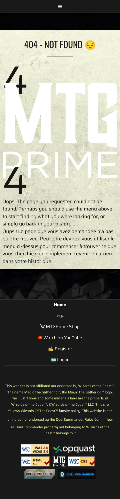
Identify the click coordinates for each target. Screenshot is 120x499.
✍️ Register (60, 348)
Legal (60, 315)
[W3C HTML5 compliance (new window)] (36, 461)
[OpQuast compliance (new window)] (74, 449)
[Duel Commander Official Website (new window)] (39, 474)
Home (60, 304)
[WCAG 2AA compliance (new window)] (35, 449)
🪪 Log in (60, 359)
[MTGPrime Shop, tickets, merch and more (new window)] (59, 461)
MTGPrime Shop (62, 326)
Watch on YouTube (62, 337)
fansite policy (69, 411)
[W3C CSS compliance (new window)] (82, 461)
